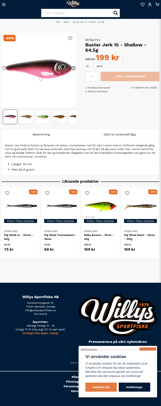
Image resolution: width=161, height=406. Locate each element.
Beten (66, 22)
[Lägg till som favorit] (142, 4)
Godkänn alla (101, 387)
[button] (70, 38)
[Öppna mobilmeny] (3, 4)
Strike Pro (92, 40)
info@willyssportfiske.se (40, 310)
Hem (58, 22)
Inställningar (134, 387)
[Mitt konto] (150, 4)
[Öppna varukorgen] (157, 4)
